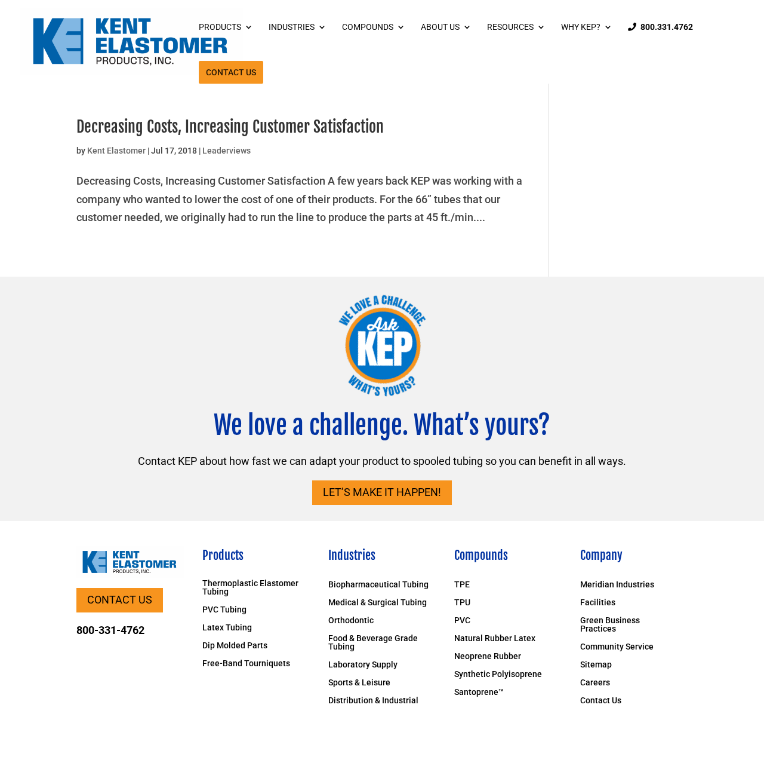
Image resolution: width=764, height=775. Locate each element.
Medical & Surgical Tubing (377, 602)
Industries (292, 27)
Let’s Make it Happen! (382, 492)
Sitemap (596, 664)
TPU (462, 602)
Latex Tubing (227, 627)
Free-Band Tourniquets (246, 663)
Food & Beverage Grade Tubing (373, 642)
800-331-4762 (110, 630)
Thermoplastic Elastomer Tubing (250, 587)
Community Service (617, 646)
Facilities (597, 602)
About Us (440, 27)
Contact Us (231, 72)
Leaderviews (226, 150)
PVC (462, 620)
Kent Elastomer (116, 150)
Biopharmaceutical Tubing (378, 584)
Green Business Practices (610, 624)
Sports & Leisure (359, 682)
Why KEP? (580, 27)
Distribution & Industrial (373, 700)
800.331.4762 (666, 27)
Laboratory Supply (363, 664)
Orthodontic (351, 620)
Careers (595, 682)
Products (220, 27)
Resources (510, 27)
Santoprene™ (479, 692)
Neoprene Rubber (487, 656)
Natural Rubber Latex (494, 638)
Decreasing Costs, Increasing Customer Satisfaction (230, 126)
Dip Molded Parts (234, 645)
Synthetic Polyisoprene (498, 674)
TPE (462, 584)
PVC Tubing (224, 609)
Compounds (367, 27)
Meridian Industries (617, 584)
